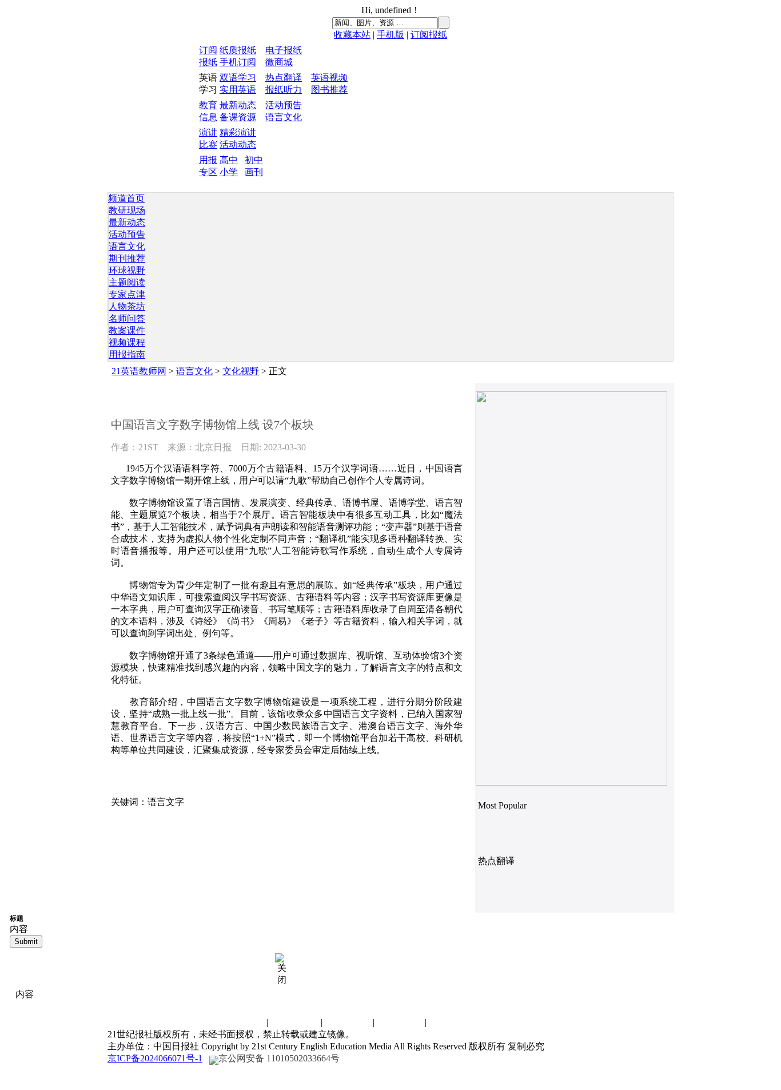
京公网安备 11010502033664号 (279, 1058)
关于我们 (399, 1022)
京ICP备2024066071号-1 (154, 1058)
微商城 (279, 62)
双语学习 (238, 77)
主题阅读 (127, 282)
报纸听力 (283, 89)
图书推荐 (329, 89)
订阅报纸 (429, 34)
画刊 (254, 172)
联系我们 (241, 1022)
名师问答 (127, 318)
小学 (229, 172)
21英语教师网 (138, 371)
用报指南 (127, 354)
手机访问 (451, 1022)
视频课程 (127, 342)
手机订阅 (238, 62)
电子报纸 (283, 50)
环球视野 (127, 270)
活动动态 (238, 144)
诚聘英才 (295, 1022)
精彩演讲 (238, 132)
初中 (254, 160)
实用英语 (238, 89)
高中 (229, 160)
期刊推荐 (127, 258)
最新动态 (238, 105)
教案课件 (127, 330)
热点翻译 (283, 77)
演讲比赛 (347, 1022)
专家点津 (127, 294)
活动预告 (283, 105)
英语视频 (329, 77)
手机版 (390, 34)
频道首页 (126, 198)
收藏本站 (352, 34)
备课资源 (238, 117)
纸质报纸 (238, 50)
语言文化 (283, 117)
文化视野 (240, 371)
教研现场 (127, 210)
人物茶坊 (127, 306)
